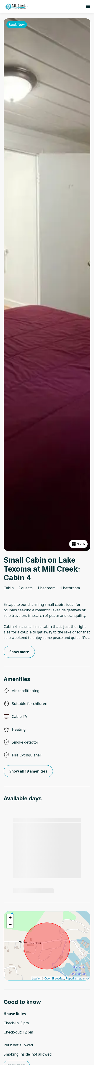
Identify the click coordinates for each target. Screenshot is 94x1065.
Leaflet (36, 978)
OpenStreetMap (54, 978)
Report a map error (77, 978)
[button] (10, 917)
